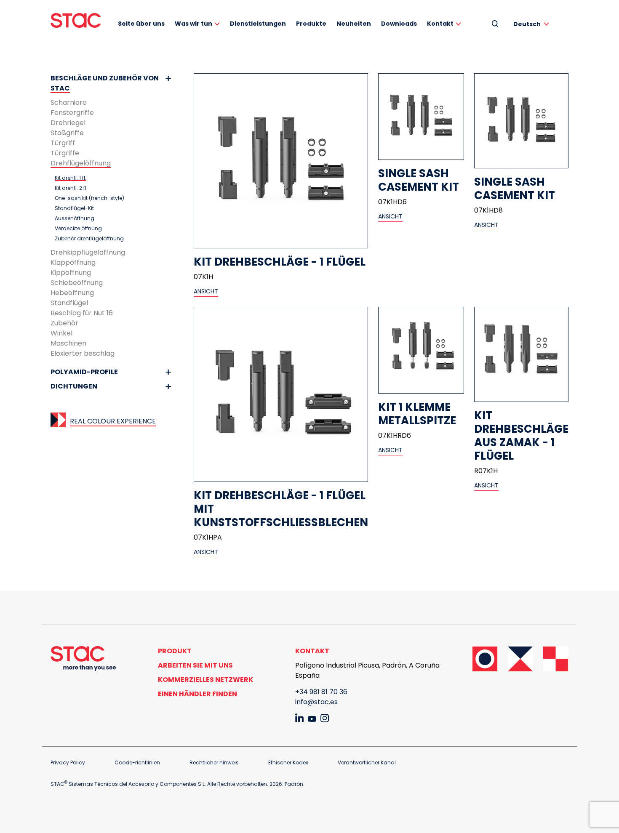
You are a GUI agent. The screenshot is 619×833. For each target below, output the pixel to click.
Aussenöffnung (74, 218)
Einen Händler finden (197, 694)
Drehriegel (68, 123)
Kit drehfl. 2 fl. (71, 188)
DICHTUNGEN (74, 386)
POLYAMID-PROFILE (84, 372)
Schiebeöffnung (77, 282)
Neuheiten (353, 23)
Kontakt (440, 23)
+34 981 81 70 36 (321, 692)
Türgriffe (65, 153)
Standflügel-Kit (74, 208)
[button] (532, 24)
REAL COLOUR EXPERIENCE (113, 421)
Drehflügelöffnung (81, 163)
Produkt (175, 651)
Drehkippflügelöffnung (88, 252)
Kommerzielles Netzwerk (205, 679)
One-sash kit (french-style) (89, 198)
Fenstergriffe (72, 112)
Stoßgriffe (67, 133)
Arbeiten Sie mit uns (195, 665)
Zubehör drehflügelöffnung (89, 239)
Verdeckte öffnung (78, 229)
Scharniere (69, 102)
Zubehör (64, 323)
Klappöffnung (73, 262)
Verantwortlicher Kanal (367, 762)
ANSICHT (206, 291)
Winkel (61, 333)
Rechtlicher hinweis (214, 762)
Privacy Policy (68, 762)
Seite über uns (141, 23)
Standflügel (69, 303)
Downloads (399, 23)
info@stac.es (316, 702)
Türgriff (63, 143)
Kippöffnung (71, 272)
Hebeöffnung (72, 293)
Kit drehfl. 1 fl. (70, 178)
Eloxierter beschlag (83, 353)
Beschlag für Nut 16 (82, 313)
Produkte (311, 23)
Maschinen (68, 343)
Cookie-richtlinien (137, 762)
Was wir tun (193, 23)
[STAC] (76, 20)
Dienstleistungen (258, 23)
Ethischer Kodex (288, 762)
